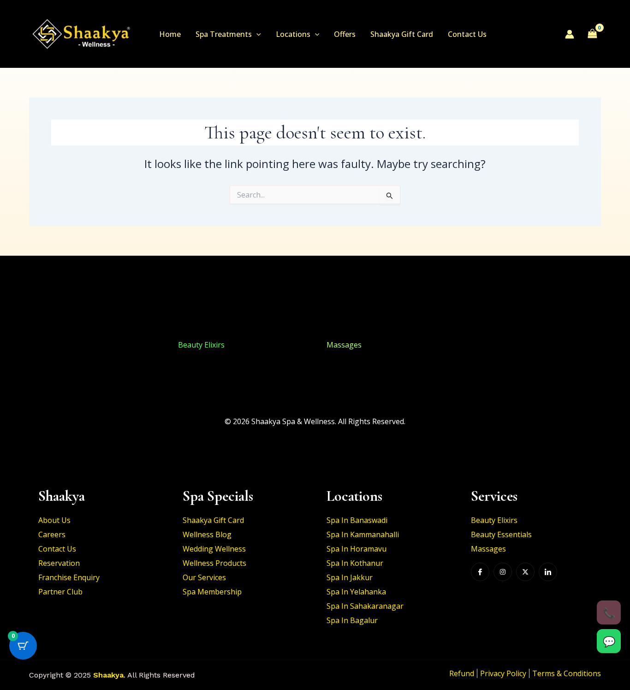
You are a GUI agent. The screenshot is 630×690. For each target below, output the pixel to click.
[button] (256, 34)
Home (170, 34)
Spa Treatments (224, 34)
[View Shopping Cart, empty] (592, 33)
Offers (345, 34)
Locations (293, 34)
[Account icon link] (569, 34)
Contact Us (467, 34)
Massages (344, 345)
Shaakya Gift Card (401, 34)
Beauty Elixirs (52, 345)
